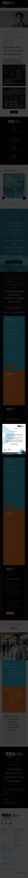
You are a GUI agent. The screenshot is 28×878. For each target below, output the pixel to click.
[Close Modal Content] (27, 1)
